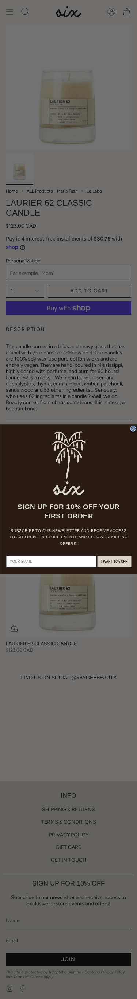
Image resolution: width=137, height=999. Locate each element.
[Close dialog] (133, 428)
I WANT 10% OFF (114, 562)
